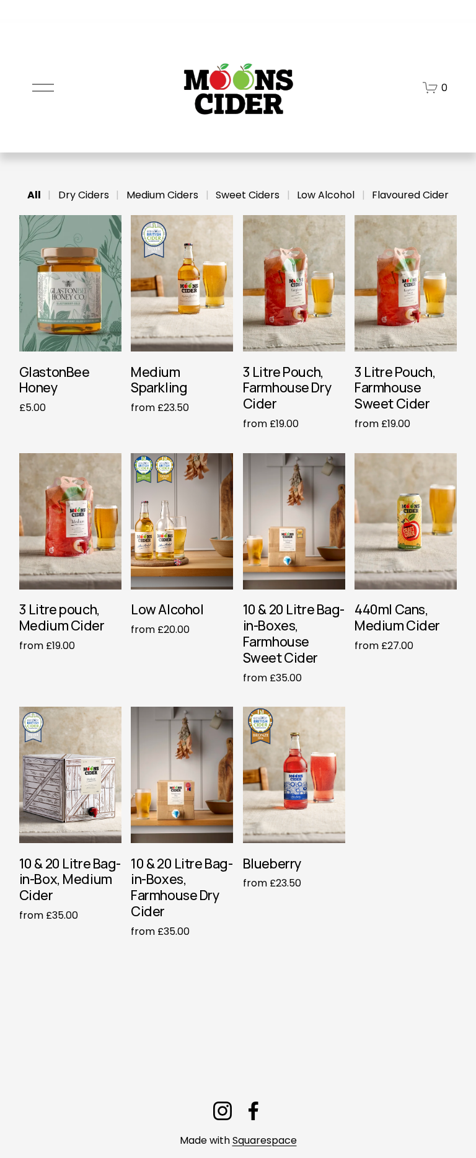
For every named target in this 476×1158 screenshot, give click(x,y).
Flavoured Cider (410, 195)
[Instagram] (222, 1111)
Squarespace (264, 1140)
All (34, 195)
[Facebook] (253, 1111)
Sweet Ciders (248, 195)
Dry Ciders (83, 195)
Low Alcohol (326, 195)
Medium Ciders (162, 195)
